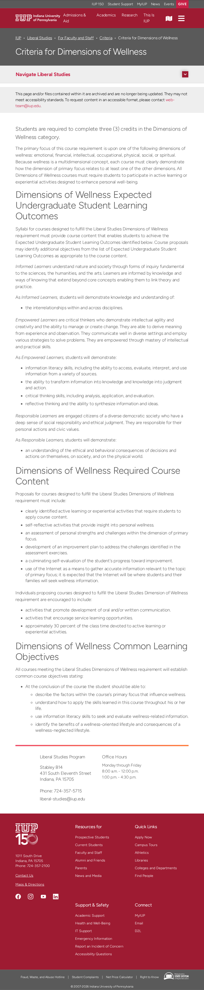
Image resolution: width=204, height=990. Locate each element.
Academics (106, 15)
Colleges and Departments (156, 868)
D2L (138, 931)
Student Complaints (85, 977)
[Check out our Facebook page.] (18, 896)
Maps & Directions (29, 884)
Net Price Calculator (119, 977)
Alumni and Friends (90, 860)
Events (169, 4)
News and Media (88, 876)
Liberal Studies (39, 38)
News (155, 4)
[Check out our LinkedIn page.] (55, 896)
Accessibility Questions (93, 954)
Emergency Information (93, 939)
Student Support (120, 4)
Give (182, 4)
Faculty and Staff (88, 853)
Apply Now (143, 837)
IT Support (83, 931)
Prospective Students (92, 837)
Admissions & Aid (74, 18)
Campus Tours (146, 845)
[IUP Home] (37, 17)
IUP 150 (97, 4)
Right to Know (149, 977)
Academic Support (89, 915)
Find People (144, 876)
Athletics (142, 853)
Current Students (89, 845)
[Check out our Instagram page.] (30, 896)
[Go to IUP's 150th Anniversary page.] (26, 834)
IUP (18, 38)
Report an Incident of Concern (99, 946)
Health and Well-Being (92, 923)
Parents (81, 868)
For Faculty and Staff (76, 38)
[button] (181, 18)
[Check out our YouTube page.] (43, 896)
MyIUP (142, 4)
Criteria (106, 38)
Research (130, 15)
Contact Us (24, 875)
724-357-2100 (38, 866)
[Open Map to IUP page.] (169, 18)
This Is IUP (149, 18)
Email (139, 923)
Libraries (141, 860)
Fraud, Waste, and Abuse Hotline (43, 977)
